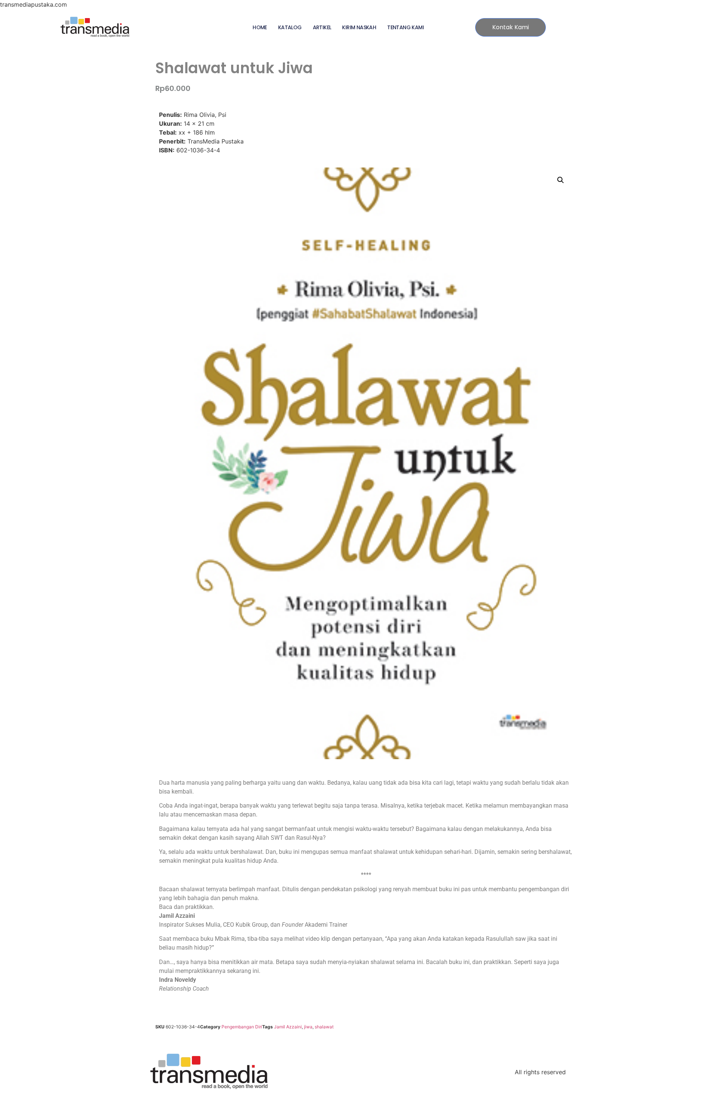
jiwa (308, 1026)
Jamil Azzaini (288, 1026)
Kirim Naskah (359, 27)
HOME (260, 27)
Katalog (290, 27)
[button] (560, 180)
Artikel (322, 27)
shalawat (324, 1026)
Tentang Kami (405, 27)
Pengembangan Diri (242, 1026)
